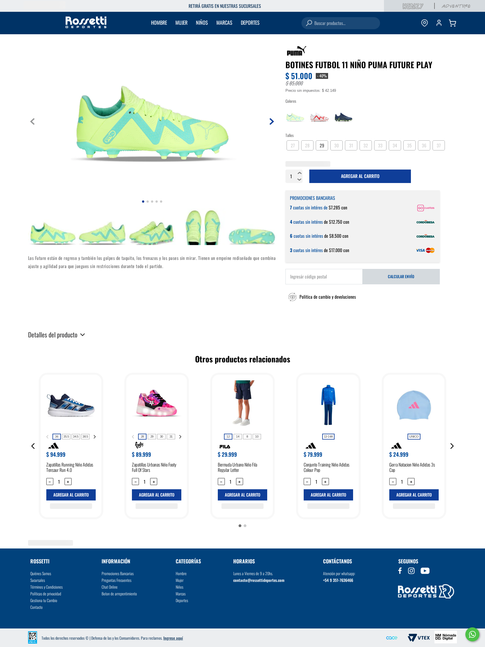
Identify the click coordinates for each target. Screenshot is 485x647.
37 (439, 144)
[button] (320, 297)
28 (307, 144)
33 (380, 144)
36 (424, 144)
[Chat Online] (472, 634)
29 (322, 144)
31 (351, 144)
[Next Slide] (94, 437)
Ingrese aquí (173, 638)
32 (366, 144)
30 (336, 144)
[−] (300, 179)
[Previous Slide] (47, 437)
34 (395, 144)
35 (409, 144)
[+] (300, 173)
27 (293, 144)
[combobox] (340, 23)
